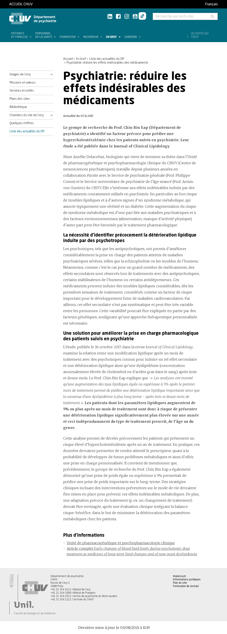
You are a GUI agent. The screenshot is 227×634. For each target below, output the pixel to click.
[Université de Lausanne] (35, 604)
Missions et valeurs (23, 82)
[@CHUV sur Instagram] (126, 17)
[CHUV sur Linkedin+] (110, 17)
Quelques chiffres (22, 123)
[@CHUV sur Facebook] (118, 17)
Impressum (179, 576)
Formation (68, 37)
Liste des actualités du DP (106, 59)
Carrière (131, 37)
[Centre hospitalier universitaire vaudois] (35, 588)
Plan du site (180, 582)
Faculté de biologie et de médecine (35, 613)
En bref (111, 37)
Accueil (68, 59)
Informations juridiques (187, 579)
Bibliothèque (18, 107)
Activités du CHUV (200, 35)
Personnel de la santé (44, 35)
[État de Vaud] (11, 581)
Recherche (91, 37)
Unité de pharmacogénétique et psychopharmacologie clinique (121, 543)
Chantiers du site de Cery (27, 115)
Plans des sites (20, 98)
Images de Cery (20, 74)
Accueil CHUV (21, 4)
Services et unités (22, 90)
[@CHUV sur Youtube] (135, 17)
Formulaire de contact (186, 586)
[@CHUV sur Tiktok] (142, 16)
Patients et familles (19, 35)
